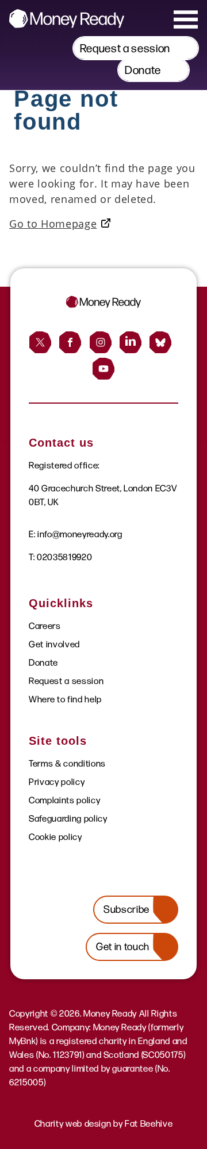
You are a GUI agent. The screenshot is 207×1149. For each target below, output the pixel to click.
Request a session (125, 48)
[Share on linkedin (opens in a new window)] (130, 342)
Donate (143, 70)
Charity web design (73, 1123)
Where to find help (65, 699)
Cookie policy (55, 836)
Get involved (54, 644)
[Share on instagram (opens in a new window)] (101, 342)
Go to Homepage (53, 223)
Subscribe (126, 909)
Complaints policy (64, 800)
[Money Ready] (66, 18)
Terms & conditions (67, 763)
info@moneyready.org (79, 534)
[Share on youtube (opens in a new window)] (103, 369)
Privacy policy (57, 781)
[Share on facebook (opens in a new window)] (70, 342)
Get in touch (123, 946)
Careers (45, 625)
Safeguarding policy (68, 818)
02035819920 (64, 557)
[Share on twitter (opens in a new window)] (40, 342)
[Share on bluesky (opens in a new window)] (160, 342)
